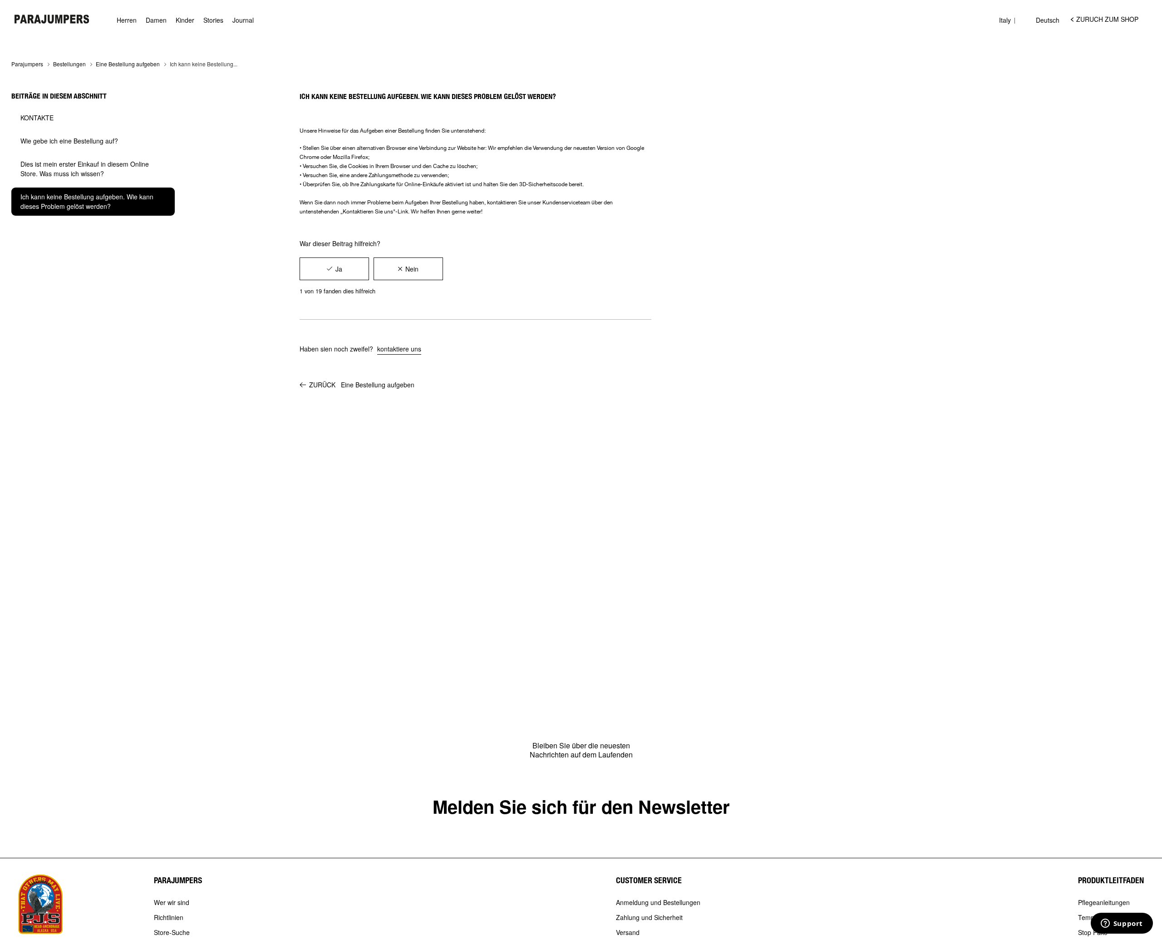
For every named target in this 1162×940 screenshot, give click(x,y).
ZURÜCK (361, 384)
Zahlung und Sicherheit (649, 918)
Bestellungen (69, 64)
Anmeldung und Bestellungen (658, 903)
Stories (213, 20)
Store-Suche (172, 933)
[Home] (52, 19)
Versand (628, 933)
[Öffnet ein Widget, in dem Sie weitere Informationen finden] (1121, 924)
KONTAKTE (37, 117)
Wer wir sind (171, 903)
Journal (243, 20)
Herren (127, 20)
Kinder (185, 20)
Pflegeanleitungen (1104, 903)
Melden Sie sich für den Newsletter (581, 806)
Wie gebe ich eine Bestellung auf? (69, 140)
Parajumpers (27, 64)
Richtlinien (168, 918)
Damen (156, 20)
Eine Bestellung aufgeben (128, 64)
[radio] (334, 268)
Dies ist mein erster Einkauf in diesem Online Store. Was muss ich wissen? (84, 168)
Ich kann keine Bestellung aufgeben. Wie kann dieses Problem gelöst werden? (86, 201)
